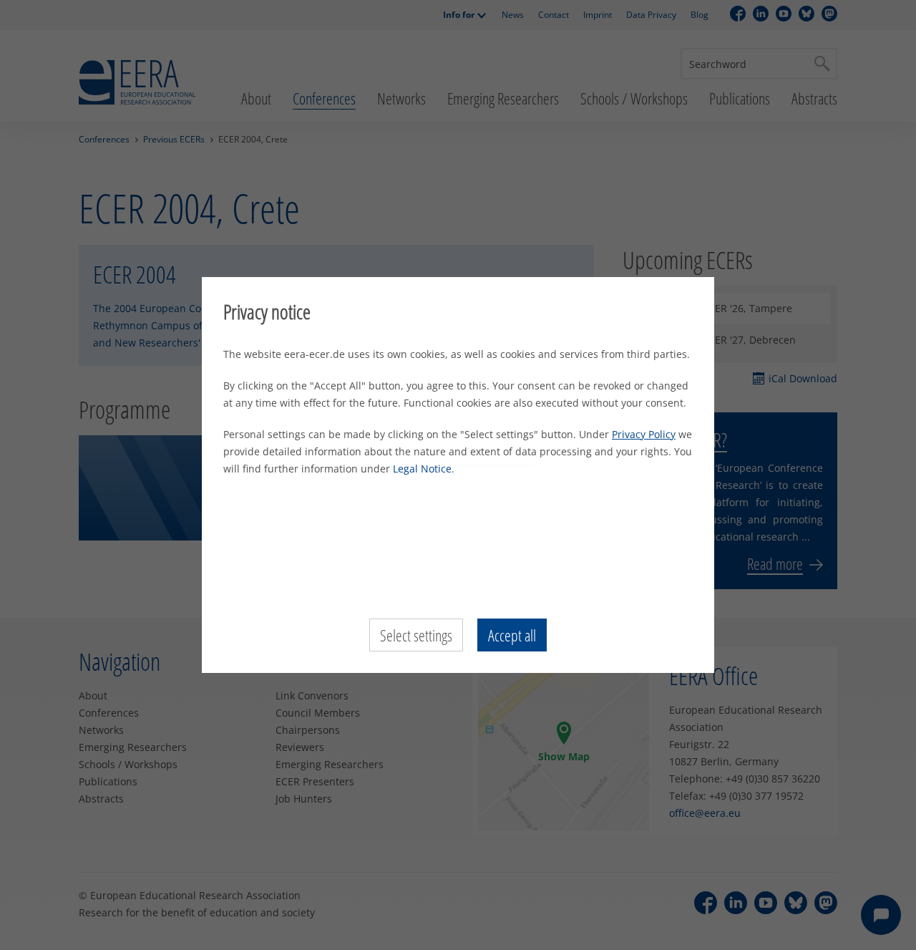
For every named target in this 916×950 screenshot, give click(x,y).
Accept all (512, 635)
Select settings (416, 635)
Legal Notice (422, 468)
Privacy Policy (644, 434)
